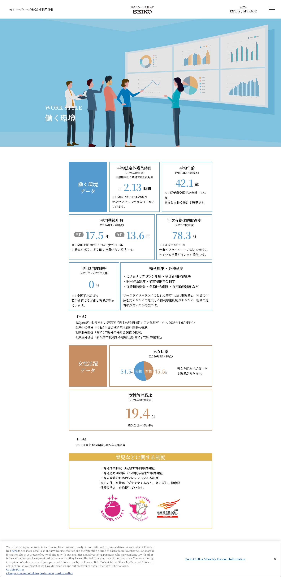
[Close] (275, 558)
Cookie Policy (15, 569)
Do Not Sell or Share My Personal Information (215, 559)
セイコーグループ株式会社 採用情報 (31, 9)
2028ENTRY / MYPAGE (243, 9)
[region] (140, 559)
